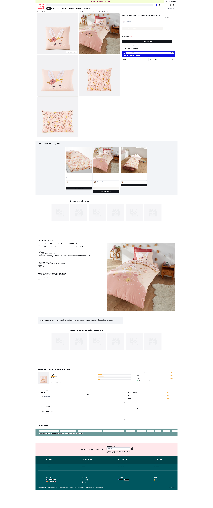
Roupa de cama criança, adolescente (69, 11)
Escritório (64, 8)
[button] (173, 5)
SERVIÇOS (83, 466)
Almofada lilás (158, 431)
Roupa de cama (57, 11)
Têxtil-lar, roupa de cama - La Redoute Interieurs (49, 431)
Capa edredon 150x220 (70, 433)
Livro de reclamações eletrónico (79, 487)
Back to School (56, 8)
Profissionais (171, 8)
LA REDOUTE (48, 466)
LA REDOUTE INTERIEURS (126, 13)
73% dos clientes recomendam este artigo (147, 380)
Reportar (125, 402)
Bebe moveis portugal (141, 431)
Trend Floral (78, 8)
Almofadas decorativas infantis (58, 433)
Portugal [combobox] (172, 487)
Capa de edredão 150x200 (45, 433)
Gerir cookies (71, 487)
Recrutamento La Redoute (99, 487)
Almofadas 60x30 (166, 431)
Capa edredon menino (130, 431)
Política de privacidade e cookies (63, 487)
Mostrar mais (106, 471)
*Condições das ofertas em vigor (52, 487)
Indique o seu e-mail (111, 446)
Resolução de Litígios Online (90, 487)
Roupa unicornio (150, 431)
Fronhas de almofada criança (85, 11)
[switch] (150, 53)
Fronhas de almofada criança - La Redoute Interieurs (114, 431)
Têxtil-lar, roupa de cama (48, 11)
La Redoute (39, 11)
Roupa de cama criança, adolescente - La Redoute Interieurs (90, 431)
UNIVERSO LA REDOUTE (157, 466)
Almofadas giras (80, 433)
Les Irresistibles (87, 8)
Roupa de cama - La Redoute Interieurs (68, 431)
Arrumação (71, 8)
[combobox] (98, 386)
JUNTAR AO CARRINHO (147, 41)
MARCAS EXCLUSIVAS (121, 466)
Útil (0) (119, 402)
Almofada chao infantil (176, 431)
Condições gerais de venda (42, 487)
